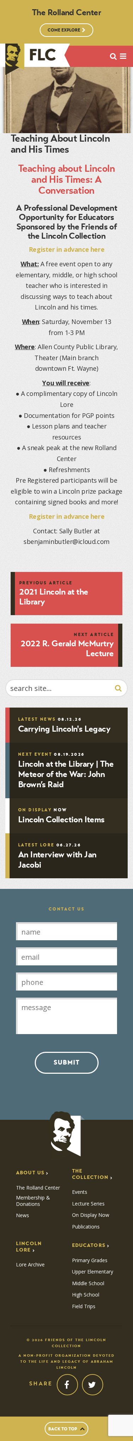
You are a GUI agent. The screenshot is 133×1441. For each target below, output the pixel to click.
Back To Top (63, 1428)
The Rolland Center (38, 1188)
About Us (30, 1173)
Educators (88, 1245)
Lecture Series (88, 1204)
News (22, 1215)
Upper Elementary (92, 1272)
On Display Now (90, 1215)
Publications (86, 1227)
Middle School (88, 1283)
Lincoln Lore (29, 1247)
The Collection (90, 1174)
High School (85, 1295)
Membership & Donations (33, 1201)
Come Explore (64, 30)
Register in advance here (67, 249)
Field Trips (83, 1306)
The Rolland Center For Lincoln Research (30, 59)
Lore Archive (30, 1264)
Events (79, 1192)
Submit (67, 1062)
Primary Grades (89, 1260)
